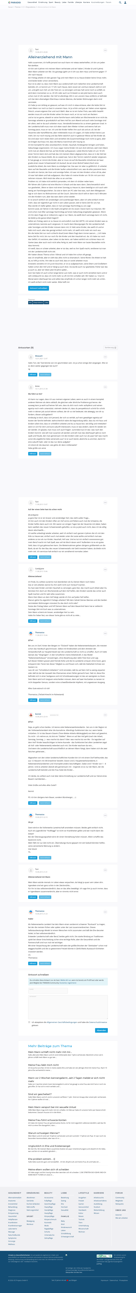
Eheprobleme (31, 7)
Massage (11, 1232)
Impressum (104, 1280)
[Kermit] (31, 715)
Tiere (80, 1222)
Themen (18, 7)
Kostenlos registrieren (68, 983)
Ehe (30, 302)
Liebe (64, 2)
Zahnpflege (48, 1238)
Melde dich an (65, 980)
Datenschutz (114, 1280)
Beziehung (65, 1198)
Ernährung (42, 2)
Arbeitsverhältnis (100, 1201)
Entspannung (13, 1213)
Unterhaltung (84, 1226)
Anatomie (12, 1201)
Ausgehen (82, 1198)
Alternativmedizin (14, 1198)
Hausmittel (12, 1216)
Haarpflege (48, 1207)
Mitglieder (119, 1201)
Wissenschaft (84, 1229)
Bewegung (30, 1221)
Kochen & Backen (33, 1204)
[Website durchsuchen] (120, 2)
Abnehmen (31, 1198)
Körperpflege (49, 1216)
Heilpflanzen (13, 1219)
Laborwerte (12, 1229)
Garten (81, 1204)
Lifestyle (78, 2)
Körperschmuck (50, 1219)
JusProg (99, 1264)
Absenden (101, 1030)
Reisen (81, 1216)
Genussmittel (84, 1207)
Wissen (96, 1213)
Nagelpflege (48, 1229)
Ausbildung (98, 1204)
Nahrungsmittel (33, 1210)
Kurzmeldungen (97, 2)
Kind (62, 1224)
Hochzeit (64, 1207)
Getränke (30, 1201)
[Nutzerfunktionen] (125, 2)
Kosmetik (47, 1222)
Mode (46, 1226)
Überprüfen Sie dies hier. (74, 1272)
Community (119, 1198)
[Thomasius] (31, 633)
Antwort (32, 996)
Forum (108, 2)
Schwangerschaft (67, 1236)
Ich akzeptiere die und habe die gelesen (69, 1024)
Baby (63, 1221)
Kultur (81, 1213)
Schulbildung (66, 1233)
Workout (30, 1224)
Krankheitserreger (15, 1226)
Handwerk (82, 1210)
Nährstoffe (31, 1207)
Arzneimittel (12, 1204)
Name (31, 989)
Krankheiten (12, 1222)
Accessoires (48, 1198)
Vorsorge (11, 1241)
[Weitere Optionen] (105, 50)
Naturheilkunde (14, 1235)
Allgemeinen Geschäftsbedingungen (62, 1022)
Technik (81, 1219)
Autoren (118, 1215)
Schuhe (47, 1232)
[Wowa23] (31, 357)
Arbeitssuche (99, 1198)
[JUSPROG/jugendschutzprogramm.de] (104, 1256)
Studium (97, 1207)
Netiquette (119, 1204)
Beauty (58, 2)
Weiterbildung (99, 1210)
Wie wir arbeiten (121, 1218)
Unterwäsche (49, 1235)
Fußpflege (48, 1201)
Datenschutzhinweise (98, 1022)
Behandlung (12, 1207)
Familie (71, 2)
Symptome (12, 1238)
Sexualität (64, 1210)
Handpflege (48, 1210)
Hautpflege (48, 1213)
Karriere (86, 2)
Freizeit (81, 1201)
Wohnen (82, 1232)
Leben (63, 1230)
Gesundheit (32, 2)
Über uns (120, 1210)
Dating (63, 1201)
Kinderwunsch (66, 1227)
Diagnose (11, 1210)
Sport (51, 2)
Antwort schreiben (38, 288)
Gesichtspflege (49, 1204)
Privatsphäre (123, 1280)
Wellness (11, 1244)
